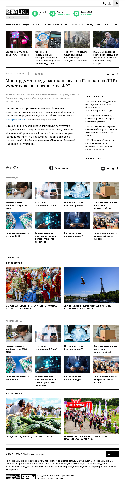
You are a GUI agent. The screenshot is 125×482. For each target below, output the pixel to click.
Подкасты (28, 24)
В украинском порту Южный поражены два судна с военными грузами (101, 118)
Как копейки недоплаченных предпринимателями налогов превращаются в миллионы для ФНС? (48, 57)
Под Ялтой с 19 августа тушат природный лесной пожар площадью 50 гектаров (76, 56)
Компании (44, 24)
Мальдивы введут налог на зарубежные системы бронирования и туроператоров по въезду (100, 106)
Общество (93, 24)
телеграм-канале (16, 119)
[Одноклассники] (117, 74)
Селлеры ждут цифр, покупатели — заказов (17, 53)
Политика (77, 24)
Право (107, 24)
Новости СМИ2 (13, 257)
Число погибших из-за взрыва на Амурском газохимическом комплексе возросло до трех (100, 144)
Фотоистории (14, 263)
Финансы (61, 24)
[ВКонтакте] (108, 74)
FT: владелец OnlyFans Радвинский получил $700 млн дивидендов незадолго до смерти (101, 131)
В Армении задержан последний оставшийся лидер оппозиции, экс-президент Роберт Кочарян (105, 57)
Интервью (12, 24)
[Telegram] (113, 74)
